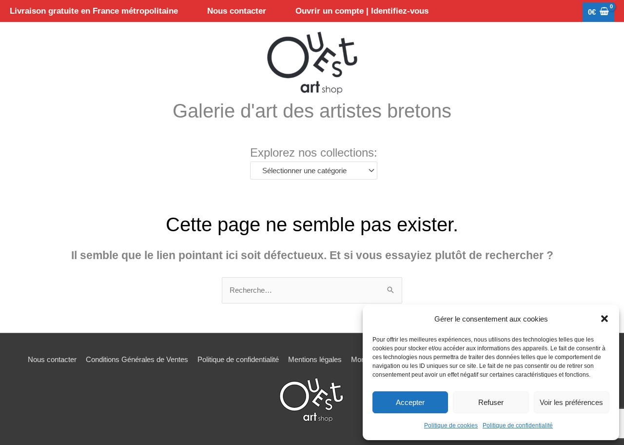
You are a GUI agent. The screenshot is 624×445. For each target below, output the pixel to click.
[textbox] (309, 171)
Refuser (491, 402)
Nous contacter (52, 359)
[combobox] (313, 171)
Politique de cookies (451, 425)
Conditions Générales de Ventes (137, 359)
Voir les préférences (571, 402)
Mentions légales (315, 359)
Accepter (410, 402)
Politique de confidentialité (518, 425)
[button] (604, 319)
